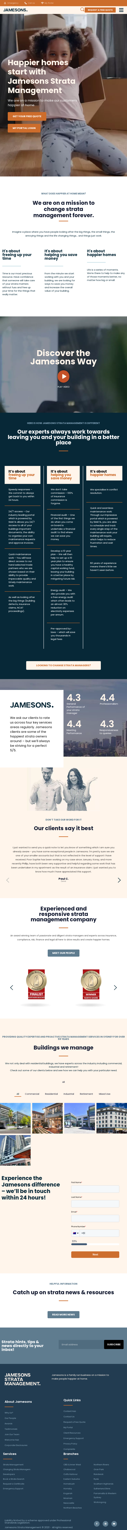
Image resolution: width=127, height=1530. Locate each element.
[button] (7, 862)
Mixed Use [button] (104, 1093)
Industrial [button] (69, 1093)
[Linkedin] (105, 1524)
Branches (71, 1454)
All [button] (63, 1082)
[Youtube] (114, 1524)
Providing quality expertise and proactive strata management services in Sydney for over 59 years (63, 1038)
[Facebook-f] (97, 1524)
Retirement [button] (86, 1093)
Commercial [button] (32, 1093)
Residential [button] (51, 1093)
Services (9, 1454)
